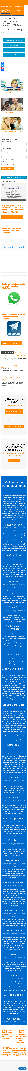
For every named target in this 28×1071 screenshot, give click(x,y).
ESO (3, 271)
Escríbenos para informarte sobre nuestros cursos (14, 412)
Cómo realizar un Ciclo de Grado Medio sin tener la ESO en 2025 (13, 378)
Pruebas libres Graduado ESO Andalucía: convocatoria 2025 (11, 366)
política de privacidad (10, 11)
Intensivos (4, 274)
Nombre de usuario (6, 155)
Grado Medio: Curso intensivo (10, 112)
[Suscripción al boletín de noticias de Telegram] (14, 328)
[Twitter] (14, 65)
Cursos (3, 161)
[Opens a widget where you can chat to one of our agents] (22, 1068)
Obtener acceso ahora (7, 168)
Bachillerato (5, 268)
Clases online (5, 277)
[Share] (14, 70)
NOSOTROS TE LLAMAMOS (11, 343)
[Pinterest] (14, 68)
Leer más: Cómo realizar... (7, 387)
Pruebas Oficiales (6, 265)
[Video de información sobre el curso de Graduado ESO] (14, 192)
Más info (14, 212)
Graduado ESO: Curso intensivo (11, 93)
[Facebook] (14, 63)
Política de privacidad (5, 13)
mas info (3, 256)
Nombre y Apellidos (6, 141)
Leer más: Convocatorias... (7, 362)
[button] (4, 490)
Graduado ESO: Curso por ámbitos (11, 131)
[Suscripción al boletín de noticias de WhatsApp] (14, 297)
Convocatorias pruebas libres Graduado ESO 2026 (13, 355)
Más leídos (18, 352)
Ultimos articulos (7, 352)
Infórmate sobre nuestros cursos (12, 217)
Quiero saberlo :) (14, 461)
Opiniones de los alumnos (14, 177)
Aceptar (12, 15)
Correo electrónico (6, 148)
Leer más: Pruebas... (6, 374)
